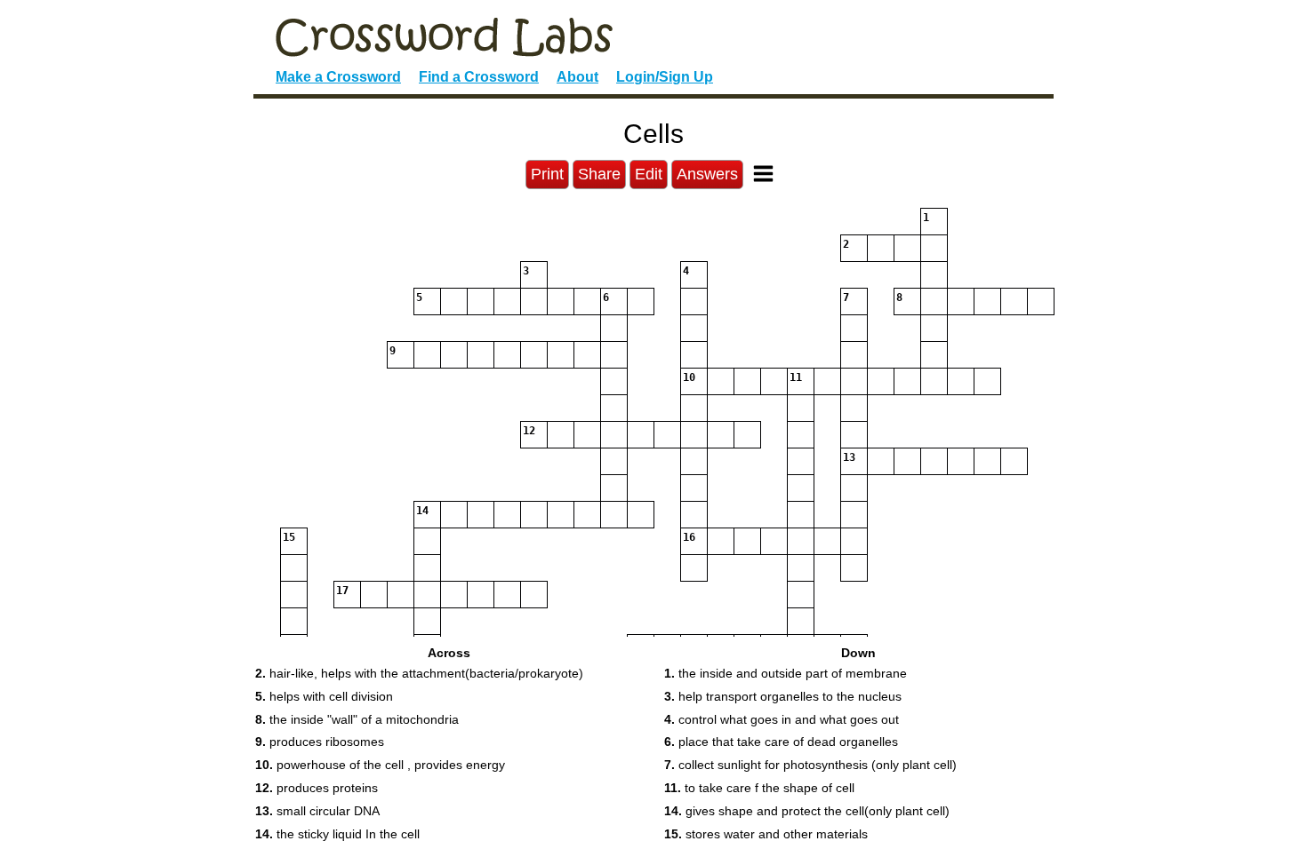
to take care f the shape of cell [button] (759, 788)
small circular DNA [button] (317, 811)
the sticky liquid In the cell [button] (337, 834)
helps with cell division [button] (324, 696)
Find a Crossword (479, 76)
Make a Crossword (338, 76)
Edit (648, 174)
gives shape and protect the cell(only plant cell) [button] (807, 811)
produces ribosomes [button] (319, 741)
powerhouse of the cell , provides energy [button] (380, 765)
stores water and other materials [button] (766, 834)
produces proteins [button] (316, 788)
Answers (707, 174)
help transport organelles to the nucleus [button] (783, 696)
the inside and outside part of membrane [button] (785, 673)
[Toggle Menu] (763, 173)
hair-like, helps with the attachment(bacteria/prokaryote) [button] (419, 673)
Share (599, 174)
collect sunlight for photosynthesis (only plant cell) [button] (810, 765)
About (577, 76)
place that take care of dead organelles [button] (781, 741)
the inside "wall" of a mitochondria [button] (357, 719)
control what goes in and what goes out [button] (781, 719)
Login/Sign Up (664, 76)
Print (547, 174)
